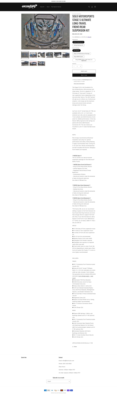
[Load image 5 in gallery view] (57, 55)
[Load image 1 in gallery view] (25, 55)
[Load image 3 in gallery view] (41, 55)
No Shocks (76, 50)
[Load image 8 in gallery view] (33, 63)
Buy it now (84, 75)
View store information (79, 83)
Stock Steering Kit (78, 42)
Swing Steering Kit (78, 45)
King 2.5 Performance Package (82, 53)
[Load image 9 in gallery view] (41, 63)
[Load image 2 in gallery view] (33, 55)
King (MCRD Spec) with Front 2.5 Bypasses (84, 60)
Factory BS (56, 392)
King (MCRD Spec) (78, 56)
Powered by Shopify (62, 392)
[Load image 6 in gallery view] (66, 55)
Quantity (74, 63)
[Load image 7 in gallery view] (25, 63)
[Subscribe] (69, 381)
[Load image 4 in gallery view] (49, 55)
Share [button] (75, 346)
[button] (42, 6)
